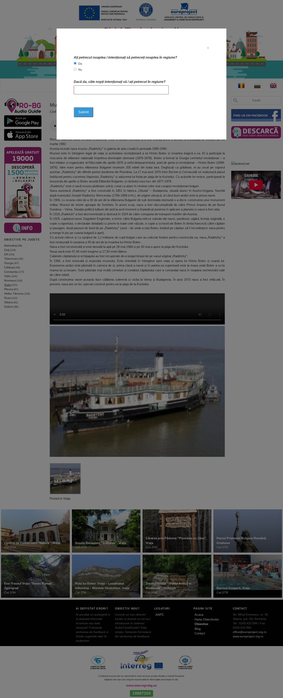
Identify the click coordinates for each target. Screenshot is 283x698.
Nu (80, 69)
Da (80, 63)
